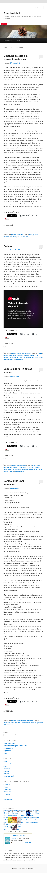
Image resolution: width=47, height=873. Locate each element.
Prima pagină (8, 41)
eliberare (31, 467)
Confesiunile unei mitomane (14, 482)
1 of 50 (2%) (27, 842)
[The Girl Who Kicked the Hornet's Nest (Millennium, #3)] (19, 823)
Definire (8, 246)
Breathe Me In (12, 13)
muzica (19, 353)
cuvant (15, 355)
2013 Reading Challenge (18, 835)
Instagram (7, 789)
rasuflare (6, 471)
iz (20, 469)
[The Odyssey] (37, 815)
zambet (12, 359)
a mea (34, 465)
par (24, 357)
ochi (21, 357)
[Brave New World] (14, 830)
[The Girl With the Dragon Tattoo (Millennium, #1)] (10, 823)
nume (17, 357)
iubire (28, 723)
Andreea (13, 838)
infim (37, 355)
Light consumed (9, 743)
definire (20, 355)
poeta (40, 469)
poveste (28, 357)
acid (38, 465)
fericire (37, 467)
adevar (40, 353)
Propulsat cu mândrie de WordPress (23, 869)
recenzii (6, 773)
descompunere (23, 467)
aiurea (6, 467)
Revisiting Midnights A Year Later (15, 745)
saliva (12, 471)
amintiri (6, 355)
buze (10, 355)
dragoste (26, 355)
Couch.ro (7, 784)
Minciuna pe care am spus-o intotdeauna (16, 57)
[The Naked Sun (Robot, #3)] (6, 822)
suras (41, 357)
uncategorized (26, 353)
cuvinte (15, 467)
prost (37, 357)
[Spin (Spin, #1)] (19, 813)
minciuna (13, 237)
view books (28, 845)
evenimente (8, 764)
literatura (20, 235)
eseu (30, 235)
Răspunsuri (19, 471)
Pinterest (7, 794)
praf (33, 357)
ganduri (13, 235)
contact (18, 41)
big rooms (7, 750)
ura (5, 359)
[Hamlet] (28, 816)
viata (8, 359)
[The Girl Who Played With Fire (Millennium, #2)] (14, 823)
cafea (10, 467)
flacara (11, 469)
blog (5, 761)
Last (5, 753)
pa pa (35, 469)
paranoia (40, 723)
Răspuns (19, 359)
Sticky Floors (8, 748)
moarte (31, 469)
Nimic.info (7, 792)
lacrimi (6, 357)
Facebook (7, 787)
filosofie (6, 469)
